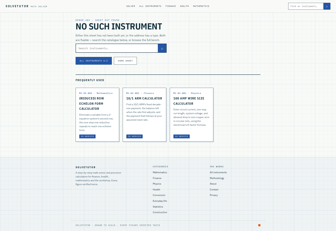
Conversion (159, 195)
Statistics (158, 206)
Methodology (217, 178)
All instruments (150, 6)
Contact (214, 189)
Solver (130, 6)
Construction (160, 212)
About (213, 183)
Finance (171, 6)
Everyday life (160, 200)
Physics (157, 183)
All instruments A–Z (94, 60)
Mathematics (201, 6)
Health (184, 6)
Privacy (214, 195)
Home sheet (125, 60)
